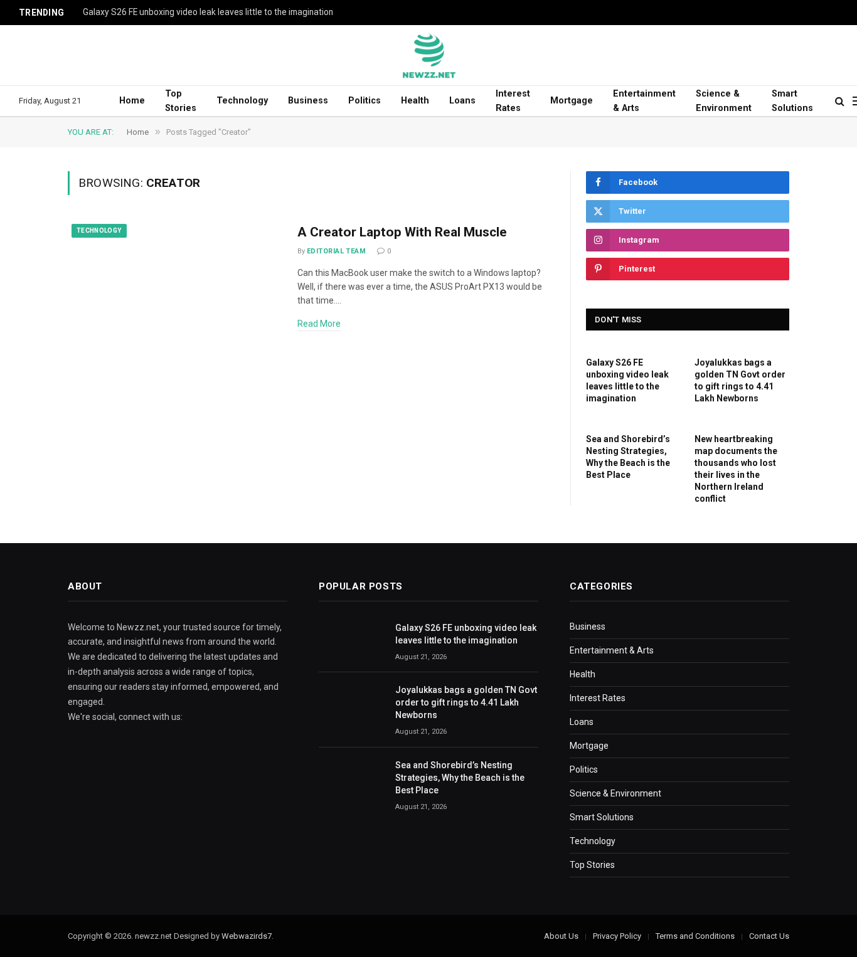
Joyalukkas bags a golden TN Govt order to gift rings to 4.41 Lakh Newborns (740, 380)
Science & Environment (724, 101)
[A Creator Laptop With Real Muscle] (175, 288)
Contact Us (769, 936)
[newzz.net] (429, 55)
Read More (319, 324)
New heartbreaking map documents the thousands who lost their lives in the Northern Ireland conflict (736, 469)
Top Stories (180, 101)
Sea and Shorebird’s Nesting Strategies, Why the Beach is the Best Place (628, 457)
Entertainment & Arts (644, 101)
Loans (462, 100)
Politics (364, 100)
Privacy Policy (617, 936)
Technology (242, 100)
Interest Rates (513, 101)
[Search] (840, 101)
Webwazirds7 (246, 936)
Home (132, 100)
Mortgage (571, 100)
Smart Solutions (792, 101)
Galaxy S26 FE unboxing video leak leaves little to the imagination (208, 12)
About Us (561, 936)
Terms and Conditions (695, 936)
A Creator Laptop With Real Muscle (402, 232)
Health (415, 100)
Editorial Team (336, 251)
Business (308, 100)
